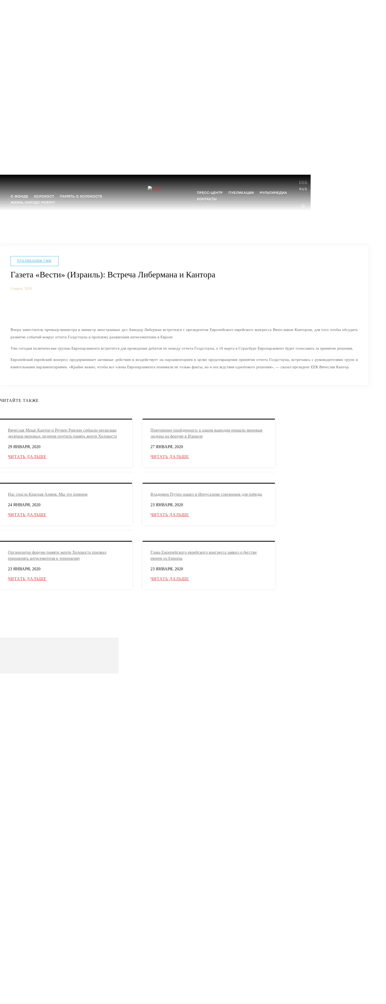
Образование (20, 768)
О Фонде (17, 693)
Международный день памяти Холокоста (41, 786)
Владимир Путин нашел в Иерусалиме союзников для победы (206, 494)
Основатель (19, 710)
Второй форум (21, 842)
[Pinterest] (58, 308)
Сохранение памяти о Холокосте (35, 794)
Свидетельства (21, 959)
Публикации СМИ (34, 261)
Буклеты (17, 906)
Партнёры (18, 718)
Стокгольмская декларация (30, 803)
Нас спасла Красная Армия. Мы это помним (47, 494)
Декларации (19, 914)
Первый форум (22, 850)
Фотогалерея (20, 943)
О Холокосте (20, 743)
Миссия (16, 701)
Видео (15, 951)
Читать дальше (27, 456)
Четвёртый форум (24, 825)
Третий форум (21, 834)
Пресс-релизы (21, 871)
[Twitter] (39, 308)
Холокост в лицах (23, 751)
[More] (97, 308)
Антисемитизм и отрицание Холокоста (39, 760)
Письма (16, 922)
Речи (14, 879)
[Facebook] (19, 308)
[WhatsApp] (78, 308)
